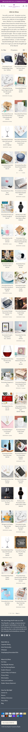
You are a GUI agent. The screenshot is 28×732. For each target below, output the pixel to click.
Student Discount (6, 670)
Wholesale (4, 650)
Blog (2, 703)
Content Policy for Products (8, 672)
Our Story (3, 662)
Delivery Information (6, 698)
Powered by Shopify (15, 726)
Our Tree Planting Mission (8, 667)
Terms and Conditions (7, 680)
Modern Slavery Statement (8, 683)
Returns (3, 695)
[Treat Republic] (14, 6)
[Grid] (24, 50)
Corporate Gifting (5, 644)
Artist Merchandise (6, 647)
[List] (26, 50)
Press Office (4, 700)
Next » (17, 613)
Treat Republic (8, 726)
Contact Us (4, 692)
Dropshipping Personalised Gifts (9, 652)
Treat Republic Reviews (7, 664)
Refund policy (5, 678)
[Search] (5, 6)
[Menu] (1, 6)
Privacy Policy (5, 675)
